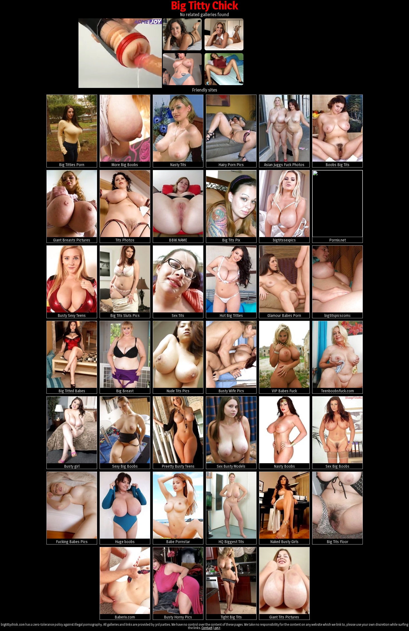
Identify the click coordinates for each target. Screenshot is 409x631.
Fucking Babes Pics (72, 541)
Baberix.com (125, 617)
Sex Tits (178, 315)
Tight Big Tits (231, 617)
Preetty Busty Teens (178, 466)
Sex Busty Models (231, 466)
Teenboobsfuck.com (337, 390)
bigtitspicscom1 (337, 315)
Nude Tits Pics (177, 390)
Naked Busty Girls (284, 541)
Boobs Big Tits (337, 164)
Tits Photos (124, 240)
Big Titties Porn (71, 164)
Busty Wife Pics (231, 390)
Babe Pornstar (178, 541)
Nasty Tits (178, 164)
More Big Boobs (125, 164)
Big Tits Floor (337, 541)
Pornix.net (337, 240)
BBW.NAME (178, 240)
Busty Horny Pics (178, 617)
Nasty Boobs (284, 466)
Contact (206, 628)
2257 (217, 628)
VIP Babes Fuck (284, 390)
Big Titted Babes (71, 390)
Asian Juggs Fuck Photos (284, 164)
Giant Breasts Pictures (71, 240)
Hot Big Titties (231, 315)
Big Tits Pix (231, 240)
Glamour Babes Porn (284, 315)
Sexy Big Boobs (125, 466)
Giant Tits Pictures (284, 617)
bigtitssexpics (284, 240)
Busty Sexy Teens (72, 315)
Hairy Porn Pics (231, 164)
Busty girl (72, 466)
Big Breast (125, 390)
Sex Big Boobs (337, 466)
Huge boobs (125, 541)
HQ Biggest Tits (231, 541)
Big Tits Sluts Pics (125, 315)
